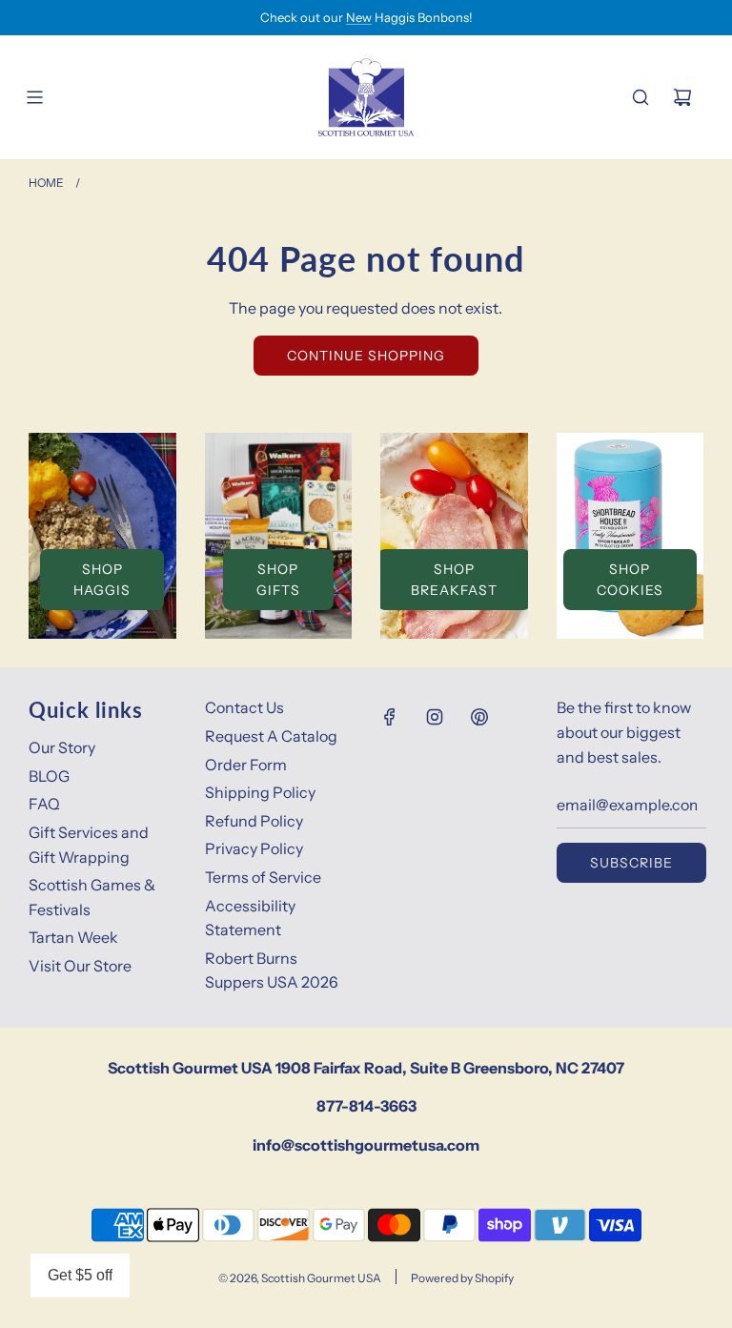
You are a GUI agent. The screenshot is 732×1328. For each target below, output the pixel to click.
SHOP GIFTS (278, 580)
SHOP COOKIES (630, 580)
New (359, 17)
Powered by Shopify (462, 1278)
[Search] (640, 97)
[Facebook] (390, 717)
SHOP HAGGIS (102, 580)
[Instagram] (435, 717)
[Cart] (682, 97)
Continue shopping (366, 355)
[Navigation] (34, 97)
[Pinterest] (479, 717)
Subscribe (631, 862)
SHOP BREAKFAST (454, 580)
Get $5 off (80, 1275)
